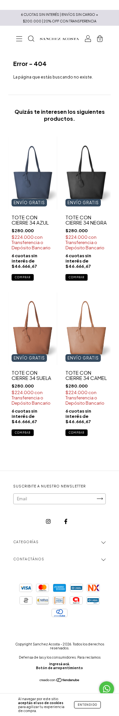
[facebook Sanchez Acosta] (66, 521)
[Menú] (19, 39)
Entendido (87, 704)
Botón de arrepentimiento (59, 668)
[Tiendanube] (59, 680)
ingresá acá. (59, 664)
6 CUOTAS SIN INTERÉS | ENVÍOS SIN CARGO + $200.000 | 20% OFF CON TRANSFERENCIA (59, 18)
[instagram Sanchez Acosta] (48, 521)
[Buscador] (31, 39)
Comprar (22, 277)
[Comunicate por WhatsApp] (106, 688)
